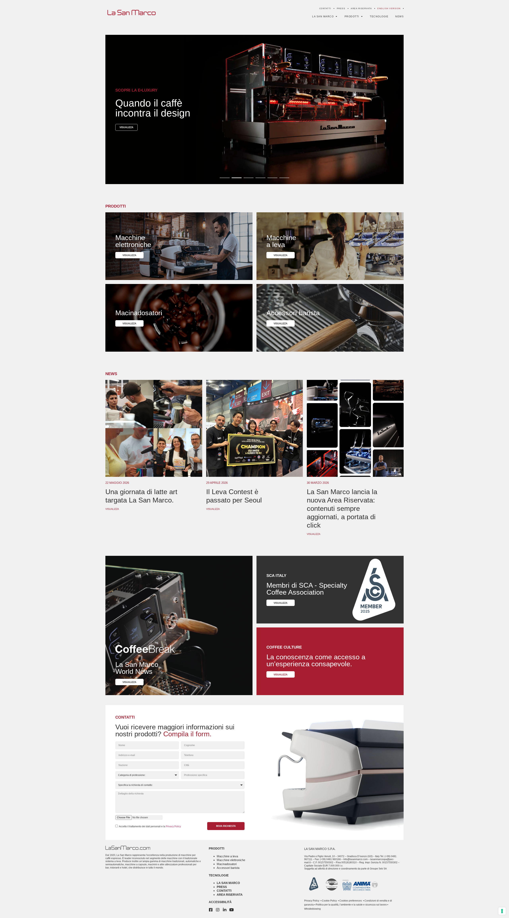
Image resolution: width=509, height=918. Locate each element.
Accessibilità (220, 902)
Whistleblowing (312, 908)
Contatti (325, 8)
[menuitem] (389, 9)
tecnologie (219, 875)
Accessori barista (228, 867)
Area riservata (361, 8)
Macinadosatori (227, 864)
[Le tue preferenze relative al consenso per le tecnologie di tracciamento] (502, 911)
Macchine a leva (227, 856)
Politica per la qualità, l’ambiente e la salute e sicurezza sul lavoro (351, 904)
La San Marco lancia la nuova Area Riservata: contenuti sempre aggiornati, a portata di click (342, 508)
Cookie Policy (329, 900)
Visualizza (112, 509)
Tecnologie (379, 16)
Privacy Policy (173, 826)
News (399, 16)
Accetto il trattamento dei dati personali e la (150, 826)
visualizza (126, 127)
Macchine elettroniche (231, 860)
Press (341, 8)
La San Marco (228, 883)
